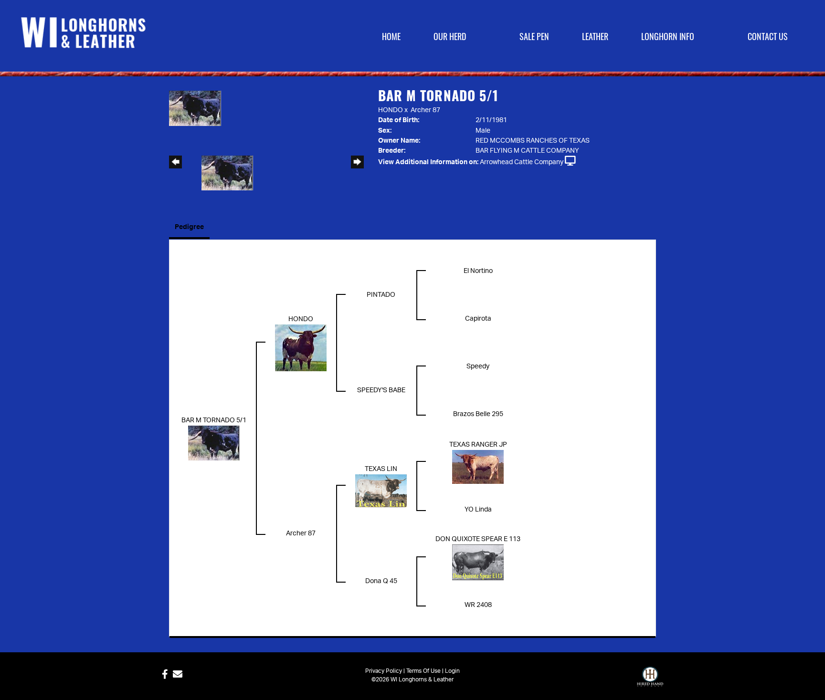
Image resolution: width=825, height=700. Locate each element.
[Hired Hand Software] (650, 681)
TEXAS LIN (381, 469)
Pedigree (189, 227)
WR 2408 (478, 605)
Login (452, 671)
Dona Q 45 (381, 581)
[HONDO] (301, 347)
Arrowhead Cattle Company (521, 162)
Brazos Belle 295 (478, 414)
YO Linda (478, 509)
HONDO (390, 110)
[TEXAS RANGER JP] (478, 466)
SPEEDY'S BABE (381, 390)
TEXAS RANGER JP (478, 444)
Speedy (477, 366)
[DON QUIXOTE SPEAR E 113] (478, 562)
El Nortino (478, 271)
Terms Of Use (423, 671)
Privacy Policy (383, 671)
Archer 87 (425, 110)
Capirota (478, 318)
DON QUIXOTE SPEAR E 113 (477, 539)
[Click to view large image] (195, 108)
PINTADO (381, 295)
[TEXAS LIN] (381, 490)
